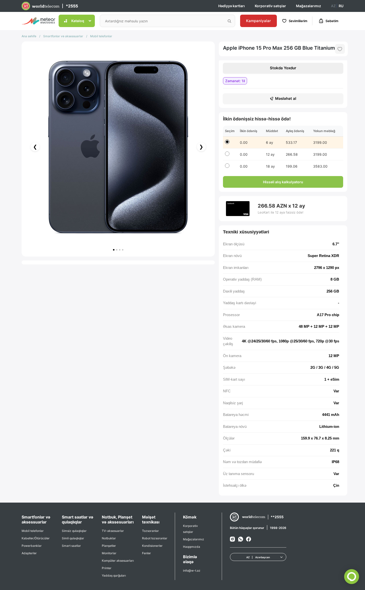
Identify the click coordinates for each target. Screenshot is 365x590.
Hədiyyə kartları (231, 6)
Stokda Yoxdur (283, 68)
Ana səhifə (29, 36)
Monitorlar (109, 553)
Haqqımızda (191, 547)
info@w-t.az (191, 570)
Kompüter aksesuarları (118, 560)
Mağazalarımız (308, 6)
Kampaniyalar (258, 20)
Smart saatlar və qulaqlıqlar (77, 519)
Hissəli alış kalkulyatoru (283, 182)
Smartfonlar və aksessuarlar (63, 36)
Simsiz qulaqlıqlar (74, 531)
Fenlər (146, 553)
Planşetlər (109, 546)
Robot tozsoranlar (154, 538)
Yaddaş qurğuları (114, 575)
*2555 (72, 5)
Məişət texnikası (150, 519)
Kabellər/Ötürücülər (36, 538)
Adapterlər (29, 553)
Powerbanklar (32, 546)
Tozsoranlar (150, 531)
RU (341, 6)
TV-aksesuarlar (113, 531)
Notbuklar (109, 538)
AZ (333, 6)
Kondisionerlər (152, 546)
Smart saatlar (71, 546)
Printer (106, 568)
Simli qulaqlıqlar (73, 538)
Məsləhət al (285, 98)
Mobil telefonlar (101, 36)
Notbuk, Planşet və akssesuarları (118, 519)
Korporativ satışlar (270, 6)
